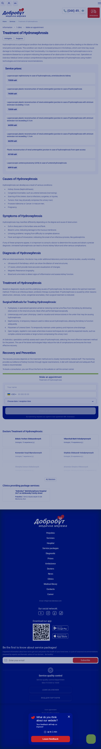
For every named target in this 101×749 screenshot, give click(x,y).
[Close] (68, 716)
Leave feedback (50, 739)
